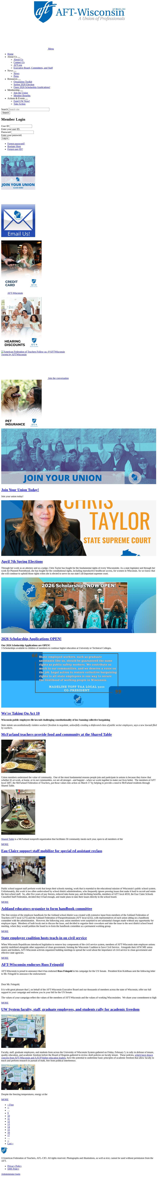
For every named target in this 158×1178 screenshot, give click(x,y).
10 (8, 1116)
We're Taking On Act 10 (20, 713)
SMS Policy (13, 1169)
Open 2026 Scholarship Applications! (32, 87)
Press (16, 76)
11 (8, 1118)
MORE (4, 844)
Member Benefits (22, 95)
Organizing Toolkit (23, 81)
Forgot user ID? (15, 149)
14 (8, 1127)
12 (8, 1121)
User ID (5, 126)
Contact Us (19, 62)
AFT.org (18, 65)
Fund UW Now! (22, 101)
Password (6, 132)
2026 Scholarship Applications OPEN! (31, 639)
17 (8, 1135)
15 (8, 1129)
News (16, 73)
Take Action (19, 104)
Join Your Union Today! (20, 490)
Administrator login (10, 1174)
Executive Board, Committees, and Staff (33, 68)
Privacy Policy (14, 1166)
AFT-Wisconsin (15, 293)
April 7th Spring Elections (22, 561)
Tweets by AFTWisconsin (14, 354)
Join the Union (21, 92)
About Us (18, 59)
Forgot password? (16, 143)
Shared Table (7, 839)
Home (10, 54)
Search (4, 109)
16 (8, 1132)
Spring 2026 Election (24, 84)
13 (8, 1124)
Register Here (14, 146)
